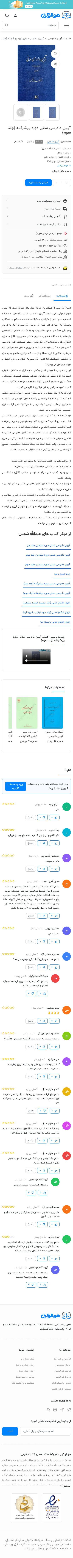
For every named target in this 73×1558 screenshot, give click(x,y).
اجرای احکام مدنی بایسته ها (55, 622)
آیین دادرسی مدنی (60, 284)
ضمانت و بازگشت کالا (23, 1383)
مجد (69, 1470)
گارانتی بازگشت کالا (51, 216)
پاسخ (30, 817)
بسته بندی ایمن (52, 209)
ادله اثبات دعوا (62, 574)
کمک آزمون (54, 1475)
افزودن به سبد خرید (38, 182)
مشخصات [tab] (45, 296)
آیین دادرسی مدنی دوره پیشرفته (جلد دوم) (46, 593)
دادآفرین (32, 1470)
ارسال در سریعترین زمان (48, 201)
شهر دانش (42, 1475)
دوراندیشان (21, 1470)
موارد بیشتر (63, 165)
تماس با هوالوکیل (61, 1383)
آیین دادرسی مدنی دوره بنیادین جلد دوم (48, 555)
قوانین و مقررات (62, 1359)
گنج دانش (60, 1470)
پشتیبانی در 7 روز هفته (48, 224)
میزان (5, 1465)
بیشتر (66, 1486)
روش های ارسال (26, 1371)
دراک (59, 153)
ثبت (10, 1431)
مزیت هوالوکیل (63, 1371)
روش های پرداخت (25, 1365)
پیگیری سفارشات (24, 1377)
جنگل (50, 1470)
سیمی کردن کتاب (61, 1389)
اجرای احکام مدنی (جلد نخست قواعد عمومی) (46, 603)
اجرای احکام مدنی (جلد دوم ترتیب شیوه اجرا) (46, 612)
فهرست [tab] (28, 296)
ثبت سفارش (27, 1359)
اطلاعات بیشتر (16, 268)
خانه (68, 38)
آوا (34, 1475)
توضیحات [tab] (62, 296)
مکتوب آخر (8, 1470)
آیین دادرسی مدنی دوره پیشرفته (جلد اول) (47, 583)
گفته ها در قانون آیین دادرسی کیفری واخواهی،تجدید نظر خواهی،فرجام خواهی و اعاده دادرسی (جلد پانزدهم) (52, 734)
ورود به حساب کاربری (15, 786)
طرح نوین (66, 1475)
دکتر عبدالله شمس (51, 148)
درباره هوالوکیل (63, 1377)
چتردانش (42, 1470)
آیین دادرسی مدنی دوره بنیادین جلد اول (48, 545)
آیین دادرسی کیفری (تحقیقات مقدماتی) (28, 734)
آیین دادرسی (55, 38)
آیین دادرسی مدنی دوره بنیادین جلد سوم (47, 564)
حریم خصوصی (63, 1365)
